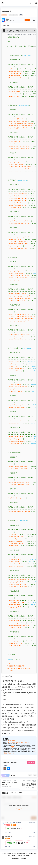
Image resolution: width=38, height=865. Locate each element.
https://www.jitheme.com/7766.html (18, 742)
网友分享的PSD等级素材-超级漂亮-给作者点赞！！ (29, 785)
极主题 (18, 853)
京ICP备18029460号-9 (24, 855)
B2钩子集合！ (11, 740)
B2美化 (4, 15)
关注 (28, 20)
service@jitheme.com (13, 747)
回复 (34, 832)
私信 (34, 20)
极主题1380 (8, 836)
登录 (19, 810)
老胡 (6, 822)
